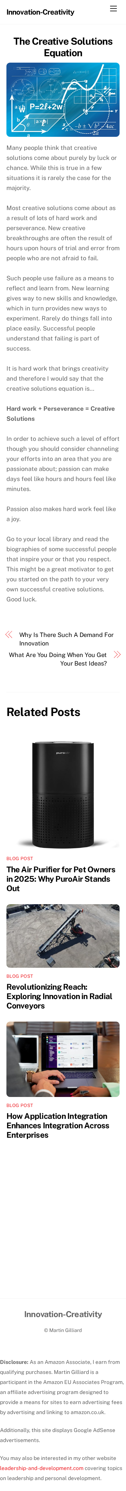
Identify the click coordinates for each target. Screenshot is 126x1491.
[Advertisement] (63, 1232)
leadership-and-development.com (41, 1468)
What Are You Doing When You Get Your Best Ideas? (58, 659)
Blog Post (19, 858)
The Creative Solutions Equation (63, 47)
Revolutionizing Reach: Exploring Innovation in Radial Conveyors (59, 996)
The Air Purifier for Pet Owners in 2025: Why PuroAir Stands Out (61, 879)
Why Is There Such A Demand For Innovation (66, 639)
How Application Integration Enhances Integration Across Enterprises (57, 1125)
